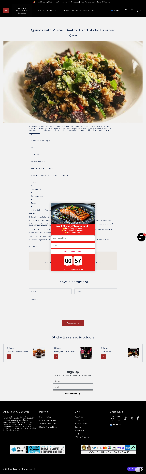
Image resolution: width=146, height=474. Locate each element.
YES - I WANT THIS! (73, 252)
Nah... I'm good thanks (73, 269)
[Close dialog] (93, 205)
